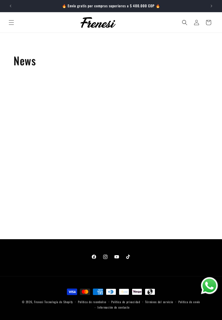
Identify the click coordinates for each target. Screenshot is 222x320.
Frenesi (39, 302)
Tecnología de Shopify (58, 302)
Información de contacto (113, 307)
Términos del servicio (159, 302)
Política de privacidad (125, 302)
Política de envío (189, 302)
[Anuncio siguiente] (211, 6)
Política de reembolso (92, 302)
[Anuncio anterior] (11, 6)
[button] (11, 22)
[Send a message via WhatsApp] (209, 286)
